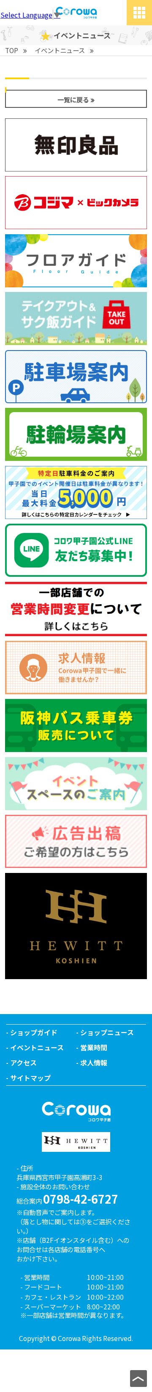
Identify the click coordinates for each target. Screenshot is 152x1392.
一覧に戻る (73, 99)
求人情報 (93, 1062)
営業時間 (93, 1047)
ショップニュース (107, 1032)
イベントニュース (37, 1047)
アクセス (23, 1062)
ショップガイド (33, 1032)
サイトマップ (30, 1078)
